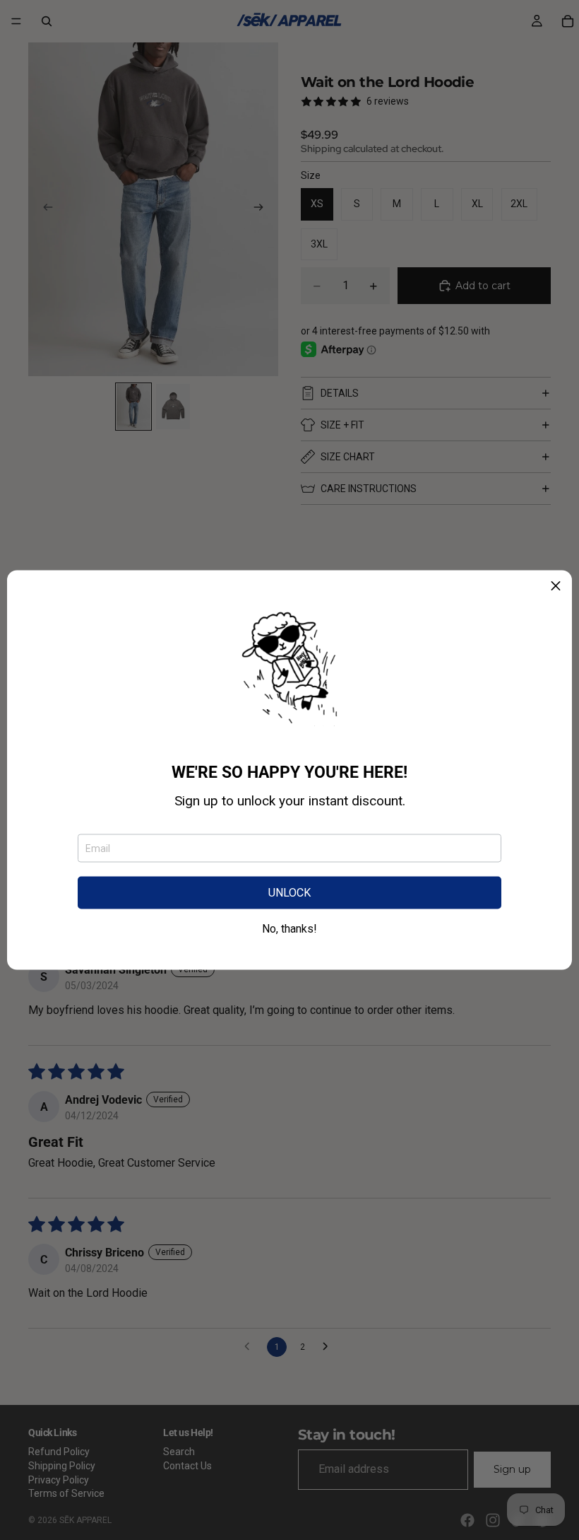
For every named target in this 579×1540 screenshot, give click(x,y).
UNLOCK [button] (289, 892)
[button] (555, 587)
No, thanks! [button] (289, 929)
